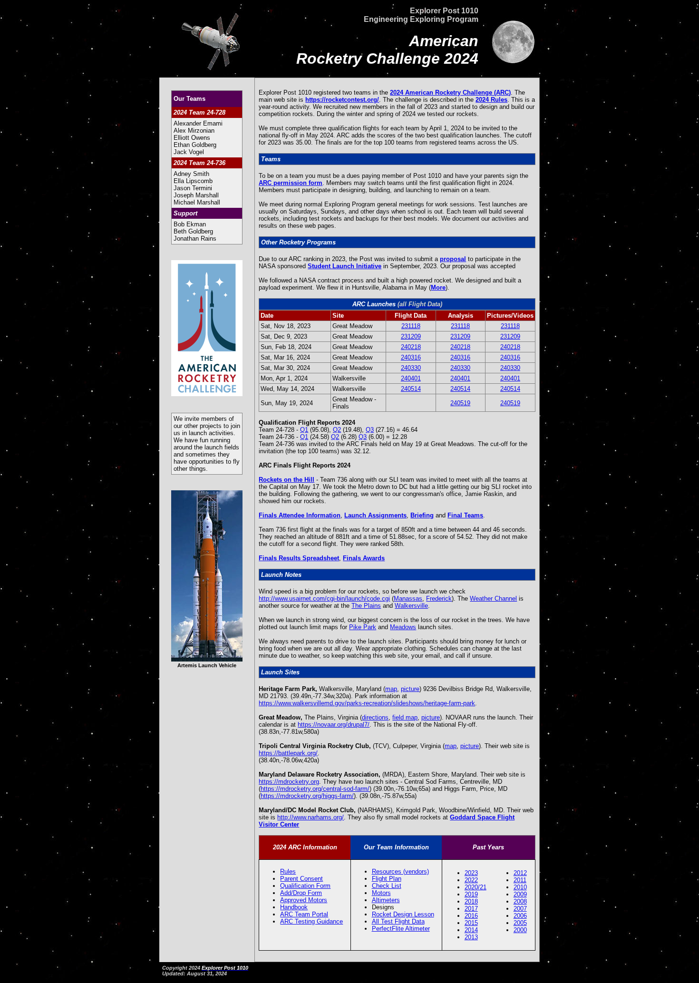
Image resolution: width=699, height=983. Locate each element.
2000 (520, 930)
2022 (471, 880)
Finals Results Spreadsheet (299, 558)
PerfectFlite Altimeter (401, 928)
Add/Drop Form (301, 892)
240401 (411, 378)
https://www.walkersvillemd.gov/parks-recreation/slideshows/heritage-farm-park (367, 703)
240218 (411, 346)
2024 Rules (491, 99)
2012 (520, 872)
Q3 (370, 429)
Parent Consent (301, 878)
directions (375, 717)
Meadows (403, 627)
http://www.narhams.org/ (310, 817)
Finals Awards (364, 558)
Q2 (337, 429)
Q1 (304, 429)
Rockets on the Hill (286, 479)
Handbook (294, 907)
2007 (520, 908)
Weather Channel (493, 598)
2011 (520, 880)
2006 (520, 915)
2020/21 (475, 887)
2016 (471, 915)
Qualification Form (305, 885)
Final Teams (465, 515)
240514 (411, 388)
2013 (471, 937)
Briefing (422, 515)
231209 (411, 336)
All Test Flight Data (398, 921)
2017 (471, 908)
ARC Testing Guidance (311, 921)
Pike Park (362, 627)
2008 (520, 901)
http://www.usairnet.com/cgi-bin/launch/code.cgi (324, 598)
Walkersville (411, 605)
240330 (411, 367)
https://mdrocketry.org (289, 781)
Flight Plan (386, 878)
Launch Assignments (375, 515)
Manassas (408, 598)
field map (404, 717)
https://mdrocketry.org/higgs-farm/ (307, 795)
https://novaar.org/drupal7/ (333, 724)
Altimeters (386, 900)
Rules (288, 871)
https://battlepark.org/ (288, 753)
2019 (471, 894)
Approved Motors (303, 900)
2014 (471, 930)
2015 (471, 922)
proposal (453, 259)
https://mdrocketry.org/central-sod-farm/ (315, 788)
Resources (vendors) (400, 871)
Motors (381, 892)
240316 (411, 357)
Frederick (439, 598)
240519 (460, 403)
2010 (520, 887)
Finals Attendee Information (299, 515)
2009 (520, 894)
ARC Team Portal (304, 914)
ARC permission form (290, 182)
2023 (471, 872)
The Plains (366, 605)
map (391, 688)
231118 (410, 326)
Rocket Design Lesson (403, 914)
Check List (386, 885)
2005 (520, 922)
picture (410, 688)
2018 (471, 901)
